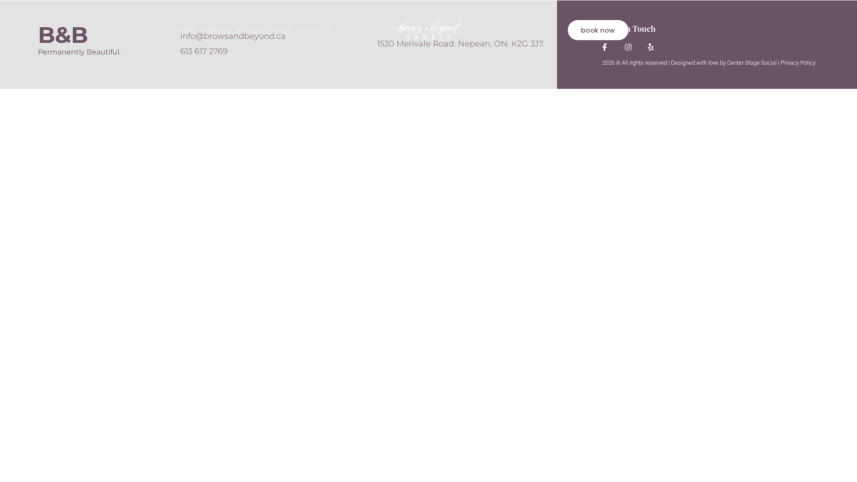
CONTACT (314, 30)
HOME (184, 30)
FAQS (282, 30)
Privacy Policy (798, 62)
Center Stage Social (752, 62)
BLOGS (257, 30)
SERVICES (216, 30)
